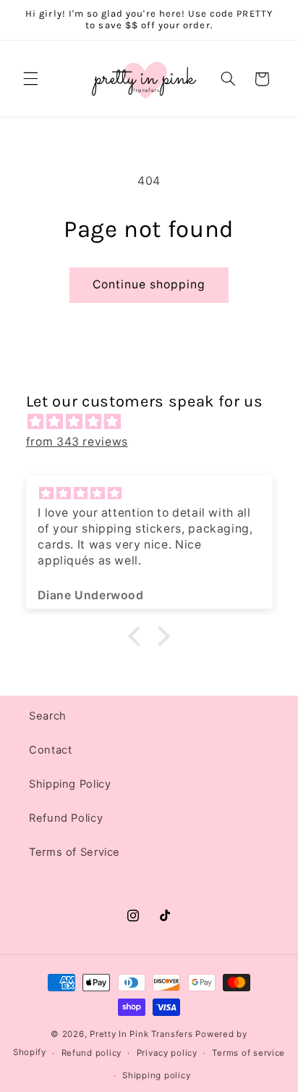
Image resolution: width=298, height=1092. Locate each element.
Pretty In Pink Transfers (141, 1034)
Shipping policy (156, 1075)
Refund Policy (66, 818)
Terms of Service (74, 852)
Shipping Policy (70, 784)
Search (48, 715)
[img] (156, 422)
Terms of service (248, 1053)
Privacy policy (167, 1053)
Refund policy (91, 1053)
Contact (50, 750)
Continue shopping (149, 284)
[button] (30, 79)
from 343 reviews (77, 442)
